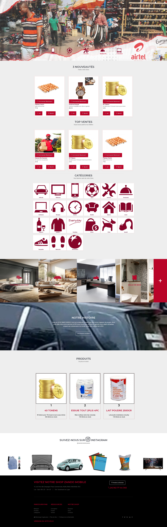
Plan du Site (53, 517)
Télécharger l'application (41, 517)
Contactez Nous (41, 37)
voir (40, 113)
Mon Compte (121, 9)
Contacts (70, 512)
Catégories (37, 512)
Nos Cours (162, 9)
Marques (36, 508)
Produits (36, 510)
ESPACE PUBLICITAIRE (147, 9)
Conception (54, 508)
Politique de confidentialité (66, 517)
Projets (53, 510)
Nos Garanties (108, 9)
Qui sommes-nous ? (94, 9)
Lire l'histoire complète (83, 333)
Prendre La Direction (118, 482)
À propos (70, 508)
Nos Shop (133, 9)
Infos (69, 510)
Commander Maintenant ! (45, 101)
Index (84, 9)
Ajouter (52, 113)
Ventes (53, 512)
